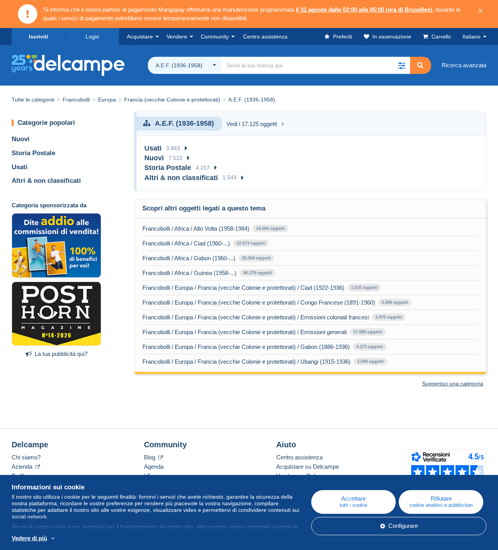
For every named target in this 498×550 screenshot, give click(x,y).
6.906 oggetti (395, 302)
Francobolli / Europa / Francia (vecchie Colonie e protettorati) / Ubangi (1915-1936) (246, 361)
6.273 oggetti (369, 346)
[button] (401, 65)
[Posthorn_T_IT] (56, 314)
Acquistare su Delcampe (307, 466)
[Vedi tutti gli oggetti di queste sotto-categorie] (186, 148)
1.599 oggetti (370, 361)
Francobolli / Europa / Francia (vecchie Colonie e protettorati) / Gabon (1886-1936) (246, 346)
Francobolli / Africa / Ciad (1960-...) (186, 243)
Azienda (23, 466)
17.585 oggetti (367, 331)
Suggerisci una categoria (452, 383)
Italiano (471, 36)
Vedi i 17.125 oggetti (251, 124)
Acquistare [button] (140, 36)
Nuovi (21, 139)
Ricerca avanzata (464, 65)
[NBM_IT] (56, 245)
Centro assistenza (299, 457)
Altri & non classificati (46, 180)
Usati (20, 167)
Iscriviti (38, 36)
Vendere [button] (177, 36)
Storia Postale (33, 153)
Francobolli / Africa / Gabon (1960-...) (188, 258)
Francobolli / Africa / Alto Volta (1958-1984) (195, 228)
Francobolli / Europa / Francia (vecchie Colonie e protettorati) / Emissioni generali (244, 332)
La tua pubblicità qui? (61, 353)
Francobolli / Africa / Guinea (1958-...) (189, 273)
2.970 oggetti (388, 317)
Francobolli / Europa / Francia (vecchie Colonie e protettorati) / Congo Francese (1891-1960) (258, 302)
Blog (150, 457)
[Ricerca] (420, 65)
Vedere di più (29, 538)
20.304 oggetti (256, 258)
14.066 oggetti (270, 228)
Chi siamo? (26, 457)
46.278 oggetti (257, 272)
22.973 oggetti (251, 243)
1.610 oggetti (364, 287)
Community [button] (215, 36)
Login (92, 36)
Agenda (153, 466)
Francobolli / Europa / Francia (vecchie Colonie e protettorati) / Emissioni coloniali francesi (255, 317)
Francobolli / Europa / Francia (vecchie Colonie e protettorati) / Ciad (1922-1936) (243, 287)
